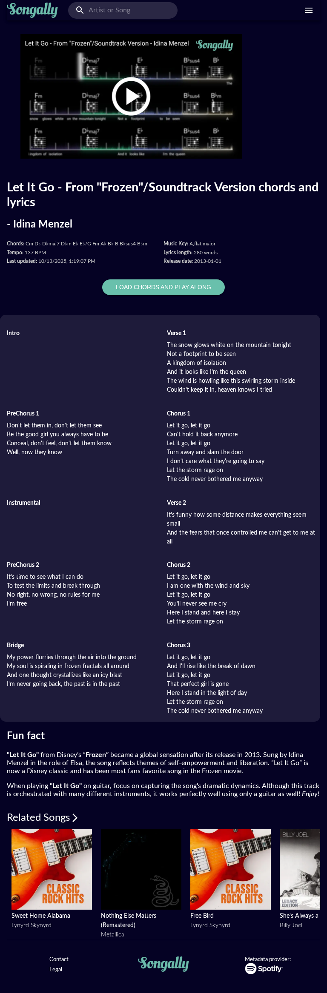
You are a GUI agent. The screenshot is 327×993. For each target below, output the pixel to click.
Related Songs (38, 818)
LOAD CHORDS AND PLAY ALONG (163, 287)
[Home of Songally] (32, 10)
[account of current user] (308, 10)
